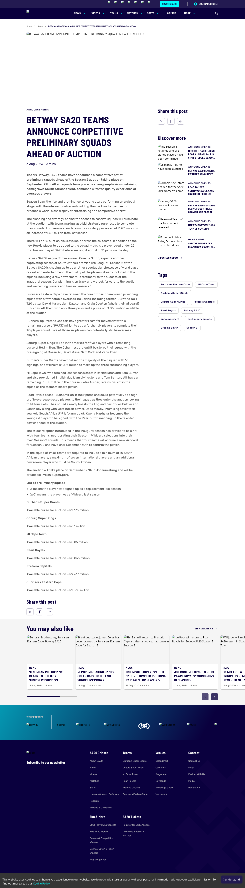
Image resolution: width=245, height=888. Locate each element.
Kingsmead (161, 774)
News (40, 26)
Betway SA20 (192, 310)
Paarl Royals (168, 310)
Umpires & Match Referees (104, 794)
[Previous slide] (205, 696)
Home (29, 26)
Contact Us (194, 761)
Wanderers (161, 794)
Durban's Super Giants (174, 293)
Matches (94, 781)
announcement (170, 319)
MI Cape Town (206, 284)
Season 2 (192, 327)
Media (191, 781)
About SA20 (96, 761)
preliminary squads (200, 319)
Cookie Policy (41, 883)
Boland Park (162, 761)
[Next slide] (214, 696)
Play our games (98, 859)
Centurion (161, 767)
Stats (93, 787)
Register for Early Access (136, 825)
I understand (232, 879)
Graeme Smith (169, 327)
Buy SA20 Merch (99, 831)
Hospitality (194, 787)
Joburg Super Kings (173, 301)
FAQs (191, 767)
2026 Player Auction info (103, 825)
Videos (93, 774)
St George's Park (164, 787)
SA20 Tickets (169, 3)
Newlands (161, 781)
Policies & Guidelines (101, 807)
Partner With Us (196, 774)
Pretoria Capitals (204, 301)
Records (94, 801)
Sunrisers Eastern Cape (175, 284)
